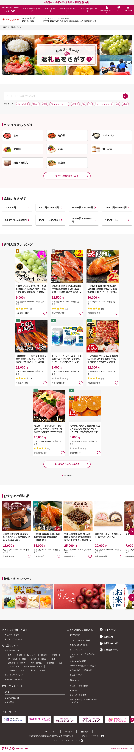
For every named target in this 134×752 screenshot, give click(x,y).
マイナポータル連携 (78, 695)
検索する (125, 96)
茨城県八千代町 (22, 383)
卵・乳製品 (12, 659)
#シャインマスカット (104, 104)
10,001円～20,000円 (82, 207)
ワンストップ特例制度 (79, 686)
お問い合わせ (111, 643)
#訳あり (35, 104)
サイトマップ (50, 732)
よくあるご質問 (76, 675)
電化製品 (50, 663)
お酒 (24, 659)
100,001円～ (111, 220)
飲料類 (33, 659)
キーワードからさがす (14, 639)
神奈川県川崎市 (58, 383)
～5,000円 (10, 207)
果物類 (44, 655)
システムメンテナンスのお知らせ (56, 18)
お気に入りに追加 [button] (45, 313)
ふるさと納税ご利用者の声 (81, 670)
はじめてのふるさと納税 (80, 640)
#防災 (125, 104)
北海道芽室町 (8, 556)
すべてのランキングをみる (67, 464)
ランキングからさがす (14, 675)
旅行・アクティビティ (33, 666)
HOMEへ (68, 475)
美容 (61, 663)
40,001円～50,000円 (49, 220)
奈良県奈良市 (69, 556)
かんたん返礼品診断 (78, 661)
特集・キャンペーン (67, 9)
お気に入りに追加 (29, 556)
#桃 (90, 104)
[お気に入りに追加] (45, 313)
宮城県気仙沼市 (58, 313)
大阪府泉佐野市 (94, 313)
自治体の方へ (111, 650)
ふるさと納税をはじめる (88, 9)
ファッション (13, 666)
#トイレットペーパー (59, 104)
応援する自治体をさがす (32, 9)
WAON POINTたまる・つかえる (83, 666)
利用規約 (84, 732)
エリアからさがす (12, 635)
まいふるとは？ (76, 649)
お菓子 (44, 659)
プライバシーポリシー (91, 736)
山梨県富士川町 (22, 313)
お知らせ (108, 636)
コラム (7, 692)
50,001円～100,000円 (82, 220)
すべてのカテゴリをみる (67, 176)
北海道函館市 (39, 556)
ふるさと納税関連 (12, 698)
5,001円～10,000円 (49, 207)
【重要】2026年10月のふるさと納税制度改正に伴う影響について (69, 21)
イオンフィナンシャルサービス (67, 740)
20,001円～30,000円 (116, 207)
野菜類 (54, 655)
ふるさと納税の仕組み (79, 645)
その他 (42, 670)
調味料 (23, 663)
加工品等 (11, 663)
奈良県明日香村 (101, 556)
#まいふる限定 (22, 104)
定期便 (32, 670)
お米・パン (31, 655)
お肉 (10, 655)
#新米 (44, 104)
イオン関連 (9, 702)
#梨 (117, 104)
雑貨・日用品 (36, 663)
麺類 (53, 659)
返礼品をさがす (50, 9)
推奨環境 (68, 732)
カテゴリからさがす (13, 650)
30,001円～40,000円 (16, 220)
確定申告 (73, 690)
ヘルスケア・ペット (16, 670)
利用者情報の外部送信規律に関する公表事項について (51, 736)
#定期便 (75, 104)
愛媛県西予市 (75, 453)
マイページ (110, 629)
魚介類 (19, 655)
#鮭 (83, 104)
